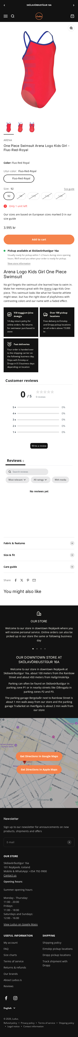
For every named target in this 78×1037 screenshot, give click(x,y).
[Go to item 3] (32, 127)
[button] (39, 407)
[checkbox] (60, 480)
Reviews (8, 986)
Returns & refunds (15, 967)
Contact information (33, 1026)
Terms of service (14, 961)
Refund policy (10, 1022)
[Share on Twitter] (22, 580)
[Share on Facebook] (16, 580)
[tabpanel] (39, 499)
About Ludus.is (13, 980)
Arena (48, 288)
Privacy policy (27, 1022)
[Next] (73, 5)
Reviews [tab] (15, 460)
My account (11, 942)
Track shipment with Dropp (55, 963)
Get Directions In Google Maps (39, 756)
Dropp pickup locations (57, 955)
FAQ (6, 949)
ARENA (8, 140)
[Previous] (4, 5)
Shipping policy (52, 942)
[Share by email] (34, 580)
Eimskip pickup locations (58, 949)
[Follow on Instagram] (15, 998)
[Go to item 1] (9, 127)
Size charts (10, 955)
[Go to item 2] (20, 127)
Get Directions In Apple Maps (39, 769)
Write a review (39, 445)
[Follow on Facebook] (6, 998)
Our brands (11, 974)
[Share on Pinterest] (28, 580)
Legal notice (13, 1026)
